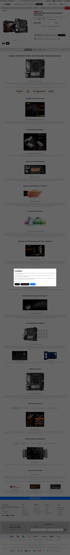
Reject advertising (25, 284)
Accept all (33, 284)
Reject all (17, 284)
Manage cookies (18, 281)
